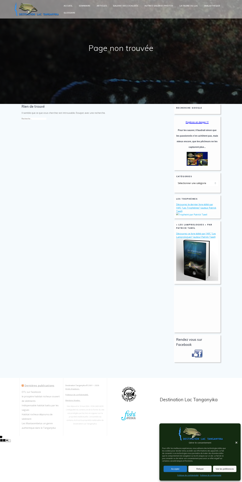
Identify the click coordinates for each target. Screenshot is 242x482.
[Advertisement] (197, 309)
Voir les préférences (225, 469)
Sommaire (84, 5)
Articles (102, 5)
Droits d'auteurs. (72, 389)
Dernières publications (39, 385)
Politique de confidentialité (188, 475)
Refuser (200, 469)
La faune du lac (189, 5)
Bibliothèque (212, 5)
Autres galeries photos (159, 5)
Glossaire (69, 12)
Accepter (175, 469)
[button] (236, 442)
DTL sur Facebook (31, 392)
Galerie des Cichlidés (125, 5)
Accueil (68, 5)
